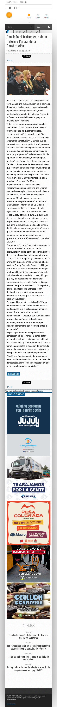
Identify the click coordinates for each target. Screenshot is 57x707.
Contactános (11, 704)
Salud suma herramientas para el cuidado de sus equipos (28, 658)
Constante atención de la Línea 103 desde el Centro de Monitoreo (28, 636)
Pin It (9, 60)
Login (40, 391)
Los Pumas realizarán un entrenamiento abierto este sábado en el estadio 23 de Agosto (28, 647)
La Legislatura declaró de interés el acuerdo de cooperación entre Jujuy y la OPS (28, 668)
